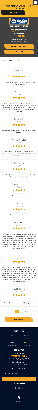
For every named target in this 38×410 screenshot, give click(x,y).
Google (19, 388)
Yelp (22, 388)
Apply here (13, 12)
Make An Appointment (19, 46)
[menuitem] (11, 336)
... (8, 311)
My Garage (19, 52)
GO (19, 379)
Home (3, 60)
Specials (11, 342)
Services (11, 339)
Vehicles (26, 336)
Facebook (15, 388)
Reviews (10, 60)
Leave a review (19, 319)
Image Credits (19, 401)
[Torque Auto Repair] (19, 22)
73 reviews (23, 31)
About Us (27, 339)
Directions (27, 345)
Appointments (11, 345)
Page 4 (18, 60)
